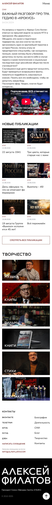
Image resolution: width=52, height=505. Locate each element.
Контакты (40, 443)
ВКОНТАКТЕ (7, 417)
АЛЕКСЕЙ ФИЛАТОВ (13, 3)
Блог (37, 432)
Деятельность (42, 422)
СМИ (37, 427)
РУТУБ (5, 433)
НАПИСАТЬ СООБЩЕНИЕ (13, 444)
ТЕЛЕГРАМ (7, 423)
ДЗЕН (4, 438)
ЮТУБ (5, 428)
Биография (41, 417)
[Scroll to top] (46, 496)
